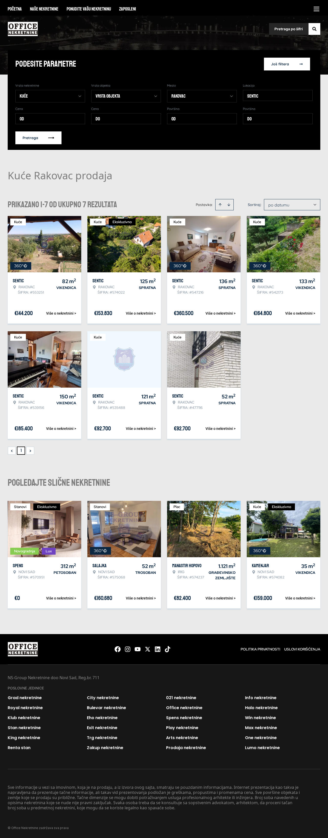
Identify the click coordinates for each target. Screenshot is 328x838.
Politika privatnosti (260, 649)
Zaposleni (127, 9)
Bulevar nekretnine (106, 708)
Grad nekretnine (25, 698)
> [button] (30, 451)
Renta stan (19, 748)
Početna (15, 9)
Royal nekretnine (25, 708)
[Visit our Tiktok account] (168, 649)
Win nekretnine (260, 718)
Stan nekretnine (24, 728)
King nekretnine (24, 738)
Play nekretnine (182, 728)
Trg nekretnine (102, 738)
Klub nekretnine (24, 718)
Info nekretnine (260, 698)
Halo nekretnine (261, 708)
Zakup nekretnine (105, 748)
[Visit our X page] (148, 649)
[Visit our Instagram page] (128, 649)
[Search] (314, 29)
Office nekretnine (184, 708)
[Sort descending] (229, 204)
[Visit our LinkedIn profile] (158, 649)
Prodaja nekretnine (186, 748)
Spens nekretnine (184, 718)
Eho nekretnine (102, 718)
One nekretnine (261, 738)
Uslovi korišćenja (302, 649)
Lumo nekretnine (262, 748)
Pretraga (30, 138)
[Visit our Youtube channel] (138, 649)
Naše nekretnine (44, 9)
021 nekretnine (181, 698)
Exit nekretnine (102, 728)
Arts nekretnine (182, 738)
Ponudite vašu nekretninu (89, 9)
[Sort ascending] (220, 204)
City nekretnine (103, 698)
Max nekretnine (261, 728)
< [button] (12, 451)
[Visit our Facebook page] (118, 649)
